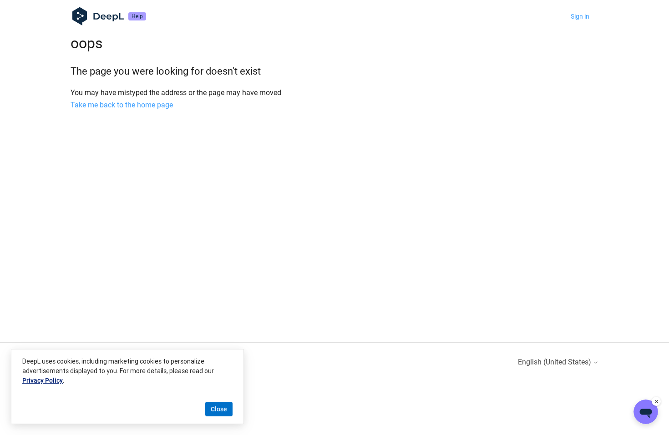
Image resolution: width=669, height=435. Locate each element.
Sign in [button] (580, 16)
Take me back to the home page (122, 105)
